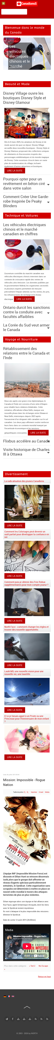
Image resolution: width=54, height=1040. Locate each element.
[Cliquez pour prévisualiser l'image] (27, 832)
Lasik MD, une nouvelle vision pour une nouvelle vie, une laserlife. (23, 673)
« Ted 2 (32, 966)
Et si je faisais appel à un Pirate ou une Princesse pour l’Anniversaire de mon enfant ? (26, 718)
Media (47, 792)
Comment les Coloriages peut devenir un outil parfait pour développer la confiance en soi (26, 534)
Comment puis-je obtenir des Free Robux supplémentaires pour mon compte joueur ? (26, 583)
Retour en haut (44, 976)
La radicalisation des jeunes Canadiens (24, 481)
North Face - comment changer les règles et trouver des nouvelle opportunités (26, 628)
